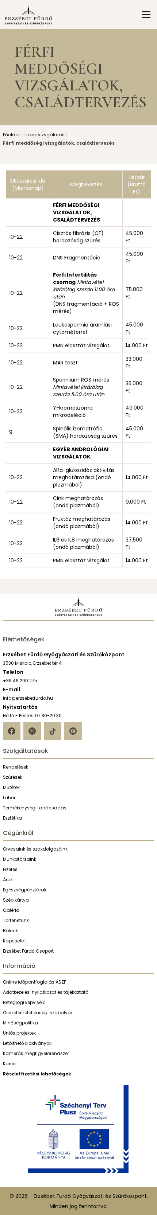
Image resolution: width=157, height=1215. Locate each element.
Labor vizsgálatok (44, 135)
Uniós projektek (19, 1033)
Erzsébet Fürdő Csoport (28, 951)
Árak (8, 879)
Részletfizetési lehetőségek (37, 1074)
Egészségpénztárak (24, 890)
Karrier (10, 1063)
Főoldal (11, 135)
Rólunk (10, 930)
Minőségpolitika (20, 1023)
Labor (9, 797)
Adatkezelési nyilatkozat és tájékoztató (45, 992)
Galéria (11, 910)
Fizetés (10, 869)
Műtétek (11, 787)
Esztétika (12, 818)
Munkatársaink (19, 859)
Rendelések (15, 767)
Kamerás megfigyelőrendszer (36, 1053)
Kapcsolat (14, 941)
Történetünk (16, 920)
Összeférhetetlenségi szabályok (38, 1012)
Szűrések (12, 777)
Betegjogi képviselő (24, 1002)
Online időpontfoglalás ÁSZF (34, 982)
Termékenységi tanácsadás (34, 808)
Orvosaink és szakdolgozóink (35, 849)
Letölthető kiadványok (27, 1043)
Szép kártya (16, 900)
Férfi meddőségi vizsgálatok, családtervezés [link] (59, 143)
